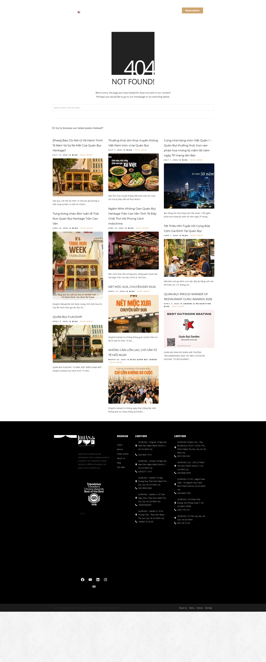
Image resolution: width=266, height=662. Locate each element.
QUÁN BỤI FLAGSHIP (67, 317)
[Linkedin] (97, 579)
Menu (80, 8)
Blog (75, 155)
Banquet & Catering (128, 8)
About (109, 8)
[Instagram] (105, 579)
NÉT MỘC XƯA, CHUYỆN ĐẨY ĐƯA (132, 286)
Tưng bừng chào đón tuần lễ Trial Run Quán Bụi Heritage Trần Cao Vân (76, 218)
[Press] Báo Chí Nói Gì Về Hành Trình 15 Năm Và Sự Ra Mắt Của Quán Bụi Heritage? (78, 145)
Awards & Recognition (197, 304)
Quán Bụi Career (147, 359)
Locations (94, 8)
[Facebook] (82, 579)
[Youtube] (90, 579)
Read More (86, 155)
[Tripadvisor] (94, 586)
